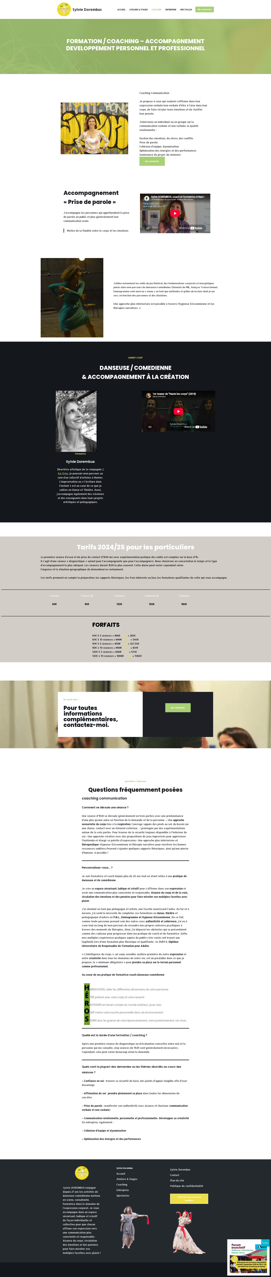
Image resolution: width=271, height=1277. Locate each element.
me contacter (152, 161)
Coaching (156, 9)
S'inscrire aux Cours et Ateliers (189, 1199)
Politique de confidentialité (186, 1185)
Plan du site (177, 1180)
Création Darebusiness (133, 1266)
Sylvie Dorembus (180, 1169)
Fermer (265, 1243)
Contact (174, 1175)
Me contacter (205, 9)
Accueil (121, 9)
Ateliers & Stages (138, 9)
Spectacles (186, 9)
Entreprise (170, 9)
